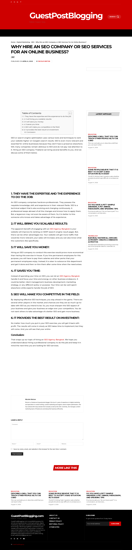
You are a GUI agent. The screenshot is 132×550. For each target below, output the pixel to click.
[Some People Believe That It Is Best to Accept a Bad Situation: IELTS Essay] (103, 159)
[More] (119, 61)
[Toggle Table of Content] (69, 113)
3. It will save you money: (34, 122)
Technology (93, 236)
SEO (32, 42)
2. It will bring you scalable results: (38, 119)
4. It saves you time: (31, 124)
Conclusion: (31, 132)
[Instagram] (14, 2)
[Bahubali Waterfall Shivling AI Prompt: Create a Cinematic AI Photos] (103, 227)
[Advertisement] (47, 371)
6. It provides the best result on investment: (41, 130)
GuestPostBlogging (18, 544)
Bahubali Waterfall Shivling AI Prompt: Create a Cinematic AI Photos (103, 240)
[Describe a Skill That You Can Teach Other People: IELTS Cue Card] (103, 126)
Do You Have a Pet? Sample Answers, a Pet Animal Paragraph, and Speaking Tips (103, 207)
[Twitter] (105, 61)
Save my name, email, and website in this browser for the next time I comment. (40, 449)
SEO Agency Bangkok (60, 229)
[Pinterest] (21, 2)
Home (13, 42)
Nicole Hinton (44, 61)
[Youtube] (24, 539)
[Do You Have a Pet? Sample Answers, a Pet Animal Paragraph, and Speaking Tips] (103, 194)
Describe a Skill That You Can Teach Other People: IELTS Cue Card (103, 138)
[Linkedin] (17, 2)
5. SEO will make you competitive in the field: (42, 127)
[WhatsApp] (114, 61)
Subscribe (115, 523)
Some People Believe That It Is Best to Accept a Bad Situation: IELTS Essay (103, 172)
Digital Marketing (23, 42)
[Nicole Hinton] (18, 404)
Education (92, 134)
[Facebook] (11, 2)
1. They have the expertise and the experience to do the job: (47, 116)
